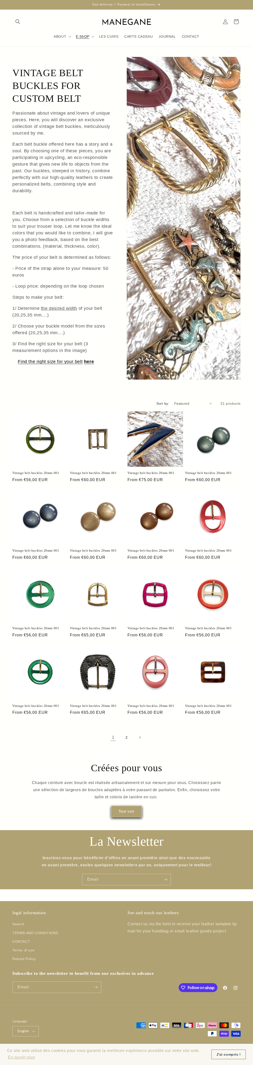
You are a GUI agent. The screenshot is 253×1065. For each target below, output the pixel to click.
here (89, 361)
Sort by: (162, 403)
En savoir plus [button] (21, 1057)
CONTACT (21, 941)
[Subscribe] (165, 879)
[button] (17, 21)
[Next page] (139, 737)
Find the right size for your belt (50, 361)
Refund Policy (24, 959)
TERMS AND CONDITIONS (35, 933)
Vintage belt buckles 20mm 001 (35, 473)
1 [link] (113, 737)
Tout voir (126, 811)
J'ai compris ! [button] (228, 1054)
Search (18, 924)
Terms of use (23, 950)
